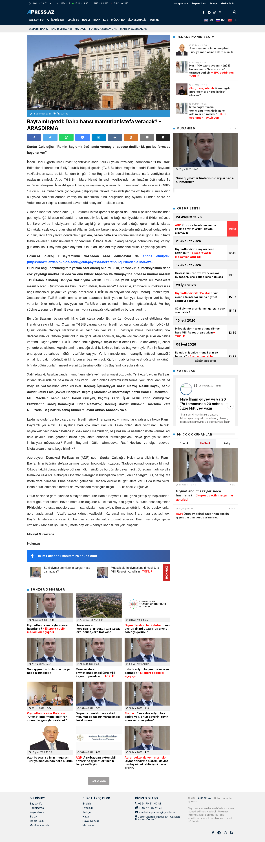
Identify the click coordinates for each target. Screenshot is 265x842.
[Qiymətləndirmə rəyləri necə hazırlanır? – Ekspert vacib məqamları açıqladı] (205, 465)
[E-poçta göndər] (147, 137)
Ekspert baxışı (38, 28)
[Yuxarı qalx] (255, 832)
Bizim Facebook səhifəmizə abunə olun (67, 556)
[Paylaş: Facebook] (34, 137)
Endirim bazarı (61, 28)
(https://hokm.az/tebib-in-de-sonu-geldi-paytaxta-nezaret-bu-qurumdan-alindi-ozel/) (90, 262)
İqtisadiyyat (56, 19)
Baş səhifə (36, 19)
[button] (163, 137)
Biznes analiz (137, 19)
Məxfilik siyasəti (39, 825)
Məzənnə (88, 825)
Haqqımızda (180, 3)
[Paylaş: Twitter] (50, 137)
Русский (88, 808)
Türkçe (87, 812)
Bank (96, 19)
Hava (86, 816)
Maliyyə (73, 19)
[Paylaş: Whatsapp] (66, 137)
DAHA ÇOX (99, 781)
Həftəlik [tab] (205, 443)
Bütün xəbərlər (205, 361)
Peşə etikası (199, 3)
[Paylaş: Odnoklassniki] (131, 137)
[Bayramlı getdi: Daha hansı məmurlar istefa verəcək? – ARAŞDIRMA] (98, 72)
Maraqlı (80, 28)
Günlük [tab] (184, 443)
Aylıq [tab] (227, 443)
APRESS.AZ (204, 798)
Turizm (154, 19)
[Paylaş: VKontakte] (115, 137)
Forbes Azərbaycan (103, 28)
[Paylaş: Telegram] (99, 137)
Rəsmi (86, 19)
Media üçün (227, 3)
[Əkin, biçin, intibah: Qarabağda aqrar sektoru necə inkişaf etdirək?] (181, 89)
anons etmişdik (154, 256)
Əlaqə (213, 3)
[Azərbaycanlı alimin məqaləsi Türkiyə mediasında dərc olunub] (181, 50)
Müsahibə (118, 19)
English (87, 803)
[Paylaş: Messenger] (82, 137)
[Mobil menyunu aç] (227, 12)
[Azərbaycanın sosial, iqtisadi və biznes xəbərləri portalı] (40, 12)
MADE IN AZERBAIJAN (133, 28)
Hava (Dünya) (91, 821)
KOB (105, 19)
